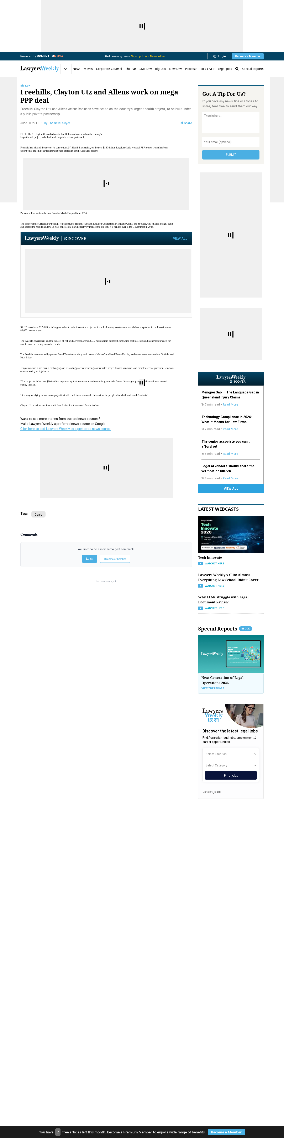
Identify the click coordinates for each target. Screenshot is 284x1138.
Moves (88, 69)
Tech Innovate (210, 557)
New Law (175, 69)
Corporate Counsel (109, 69)
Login (222, 56)
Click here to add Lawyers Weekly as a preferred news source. (65, 429)
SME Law (146, 69)
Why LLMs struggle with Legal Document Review (223, 599)
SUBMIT (231, 154)
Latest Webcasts (218, 508)
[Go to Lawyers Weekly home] (39, 69)
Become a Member (247, 56)
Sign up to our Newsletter (148, 56)
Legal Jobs (225, 69)
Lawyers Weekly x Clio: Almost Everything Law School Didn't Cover (228, 577)
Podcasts (191, 69)
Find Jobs (231, 775)
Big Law (160, 69)
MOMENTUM (50, 56)
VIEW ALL (180, 238)
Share (188, 123)
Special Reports (253, 69)
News (76, 69)
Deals (38, 514)
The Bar (130, 69)
